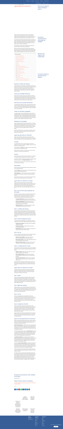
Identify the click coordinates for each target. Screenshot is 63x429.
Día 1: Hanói (18, 74)
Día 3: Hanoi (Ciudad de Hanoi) (20, 69)
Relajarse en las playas (19, 60)
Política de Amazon (30, 418)
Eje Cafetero (43, 421)
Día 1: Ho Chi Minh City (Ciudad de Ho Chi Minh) (22, 67)
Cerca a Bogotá (36, 418)
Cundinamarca (43, 420)
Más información (59, 424)
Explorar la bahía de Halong (20, 55)
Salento (36, 425)
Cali (35, 421)
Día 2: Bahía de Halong (19, 75)
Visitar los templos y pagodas (20, 59)
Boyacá (43, 418)
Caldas (42, 419)
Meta (42, 422)
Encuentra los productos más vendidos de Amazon (23, 80)
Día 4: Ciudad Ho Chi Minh (20, 77)
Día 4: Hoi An (18, 70)
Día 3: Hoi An (18, 76)
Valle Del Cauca (43, 425)
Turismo (15, 386)
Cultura (17, 63)
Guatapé (36, 419)
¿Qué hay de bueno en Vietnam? (20, 61)
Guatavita (36, 420)
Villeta (35, 424)
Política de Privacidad (30, 419)
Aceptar (56, 426)
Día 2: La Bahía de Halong (20, 68)
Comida (17, 62)
